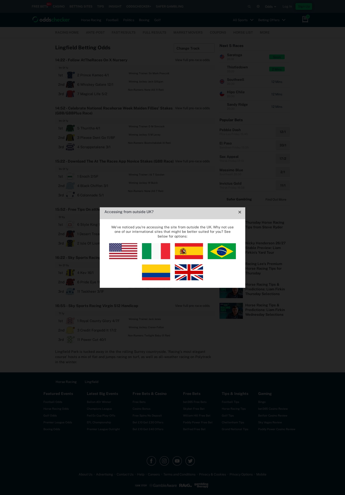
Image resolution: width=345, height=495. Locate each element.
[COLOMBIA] (156, 279)
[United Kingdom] (188, 279)
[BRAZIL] (221, 258)
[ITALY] (156, 258)
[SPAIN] (188, 258)
